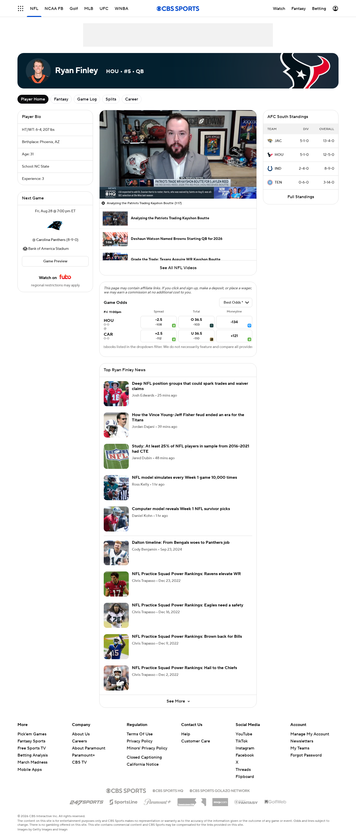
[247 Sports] (86, 801)
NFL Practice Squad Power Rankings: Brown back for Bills (187, 636)
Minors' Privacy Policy (147, 748)
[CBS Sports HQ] (167, 790)
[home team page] (55, 225)
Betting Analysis (32, 755)
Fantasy (61, 99)
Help (185, 734)
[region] (178, 154)
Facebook (245, 755)
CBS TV (79, 762)
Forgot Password (306, 755)
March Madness (32, 762)
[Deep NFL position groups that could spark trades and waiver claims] (116, 393)
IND (278, 168)
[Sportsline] (124, 801)
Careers (79, 741)
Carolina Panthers (50, 240)
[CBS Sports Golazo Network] (219, 790)
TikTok (242, 741)
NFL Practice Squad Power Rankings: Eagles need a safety (187, 605)
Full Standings (300, 196)
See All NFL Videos (178, 267)
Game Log (87, 99)
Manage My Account (309, 734)
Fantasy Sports (31, 741)
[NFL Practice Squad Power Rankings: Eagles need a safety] (116, 615)
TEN (278, 182)
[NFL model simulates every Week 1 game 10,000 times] (116, 487)
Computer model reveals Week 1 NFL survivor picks (181, 508)
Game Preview (55, 261)
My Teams (299, 748)
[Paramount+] (157, 801)
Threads (243, 769)
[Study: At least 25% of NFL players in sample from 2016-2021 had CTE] (116, 456)
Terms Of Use (140, 734)
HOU (279, 154)
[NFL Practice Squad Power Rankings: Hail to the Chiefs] (116, 678)
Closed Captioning (144, 757)
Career (131, 99)
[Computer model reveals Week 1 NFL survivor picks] (116, 519)
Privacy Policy (139, 741)
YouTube (244, 734)
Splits (111, 99)
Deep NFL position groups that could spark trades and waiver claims (190, 386)
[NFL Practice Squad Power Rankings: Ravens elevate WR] (116, 584)
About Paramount (88, 748)
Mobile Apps (29, 769)
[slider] (178, 183)
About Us (81, 734)
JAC (278, 141)
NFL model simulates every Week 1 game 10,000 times (184, 477)
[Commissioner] (191, 800)
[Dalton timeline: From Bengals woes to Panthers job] (116, 552)
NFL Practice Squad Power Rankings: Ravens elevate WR (186, 573)
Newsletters (301, 741)
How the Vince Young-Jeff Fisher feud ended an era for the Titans (188, 417)
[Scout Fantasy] (246, 801)
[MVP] (220, 800)
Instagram (245, 748)
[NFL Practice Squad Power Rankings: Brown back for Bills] (116, 646)
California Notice (143, 764)
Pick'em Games (31, 734)
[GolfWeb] (275, 802)
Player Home (33, 99)
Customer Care (195, 741)
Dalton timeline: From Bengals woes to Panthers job (181, 542)
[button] (20, 8)
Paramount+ (83, 755)
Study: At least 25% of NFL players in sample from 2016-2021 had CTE (190, 449)
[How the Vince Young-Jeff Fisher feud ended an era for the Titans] (116, 425)
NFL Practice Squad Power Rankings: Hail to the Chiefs (184, 667)
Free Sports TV (31, 748)
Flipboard (245, 776)
